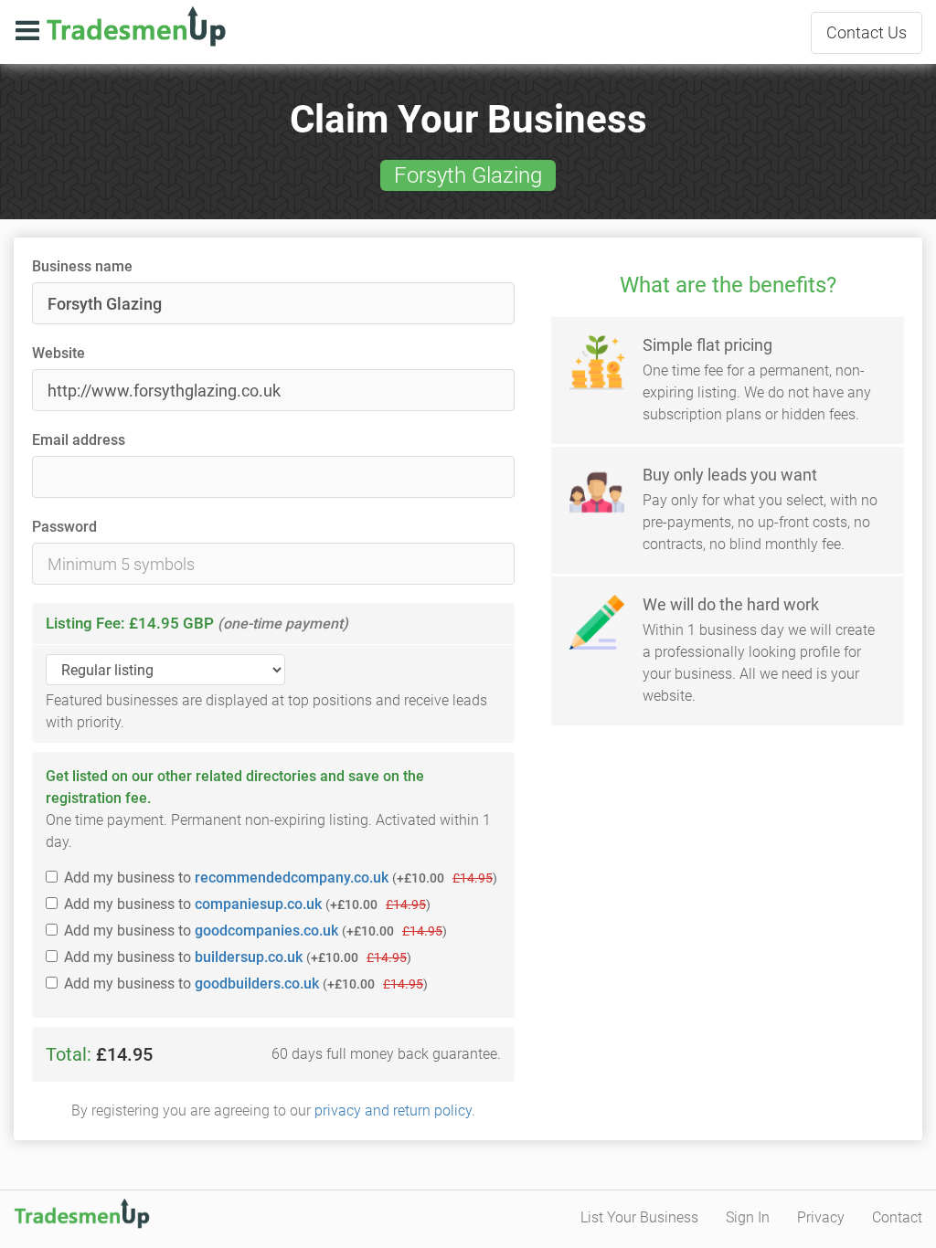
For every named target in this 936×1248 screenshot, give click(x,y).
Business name (82, 266)
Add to (280, 877)
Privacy (821, 1217)
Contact (866, 32)
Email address (78, 440)
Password (64, 526)
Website (58, 353)
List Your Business (639, 1217)
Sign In (748, 1217)
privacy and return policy (393, 1110)
